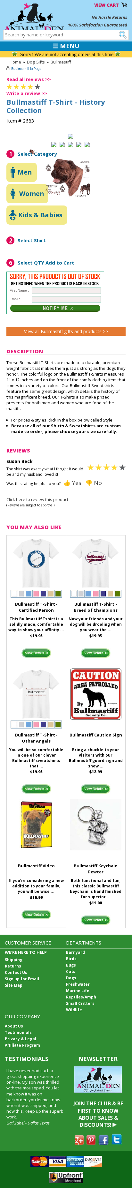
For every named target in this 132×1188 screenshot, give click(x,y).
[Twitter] (117, 1142)
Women (31, 193)
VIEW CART (106, 5)
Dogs (71, 978)
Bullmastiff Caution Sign (96, 735)
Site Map (13, 985)
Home (15, 62)
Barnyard (75, 952)
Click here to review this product (37, 499)
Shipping (13, 959)
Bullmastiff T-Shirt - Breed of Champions (96, 607)
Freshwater (78, 984)
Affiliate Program (22, 1045)
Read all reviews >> (28, 79)
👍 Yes (72, 483)
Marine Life (77, 990)
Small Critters (80, 1003)
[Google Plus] (79, 1142)
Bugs (71, 965)
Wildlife (74, 1009)
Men (25, 172)
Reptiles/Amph (81, 997)
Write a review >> (26, 93)
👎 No (93, 483)
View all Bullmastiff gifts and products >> (66, 331)
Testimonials (18, 1032)
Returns (13, 966)
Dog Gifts (36, 62)
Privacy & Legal (20, 1039)
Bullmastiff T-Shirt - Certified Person (36, 607)
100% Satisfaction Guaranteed (97, 25)
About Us (14, 1026)
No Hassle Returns (109, 17)
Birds (71, 958)
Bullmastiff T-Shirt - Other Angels (36, 738)
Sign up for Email (22, 979)
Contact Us (16, 972)
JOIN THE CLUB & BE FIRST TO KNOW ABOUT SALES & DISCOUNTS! (98, 1114)
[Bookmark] (24, 69)
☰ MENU (66, 46)
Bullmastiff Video (36, 866)
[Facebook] (103, 1142)
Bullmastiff (61, 62)
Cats (70, 971)
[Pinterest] (91, 1142)
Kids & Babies (40, 215)
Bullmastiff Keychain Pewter (96, 869)
